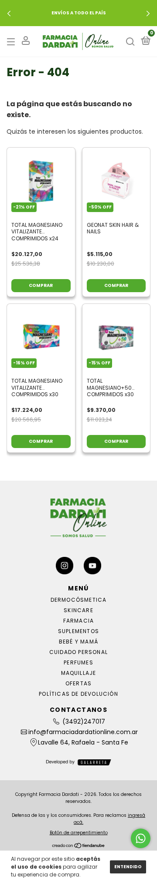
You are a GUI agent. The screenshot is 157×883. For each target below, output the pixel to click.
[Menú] (12, 42)
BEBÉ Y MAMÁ (78, 641)
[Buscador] (130, 42)
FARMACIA (78, 620)
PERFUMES (78, 662)
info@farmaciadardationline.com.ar (83, 732)
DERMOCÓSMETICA (79, 599)
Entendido (128, 866)
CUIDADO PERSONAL (78, 652)
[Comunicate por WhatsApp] (140, 838)
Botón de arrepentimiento (79, 832)
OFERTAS (78, 683)
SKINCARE (78, 610)
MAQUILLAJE (78, 673)
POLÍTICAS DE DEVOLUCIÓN (78, 694)
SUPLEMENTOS (78, 631)
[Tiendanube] (78, 846)
